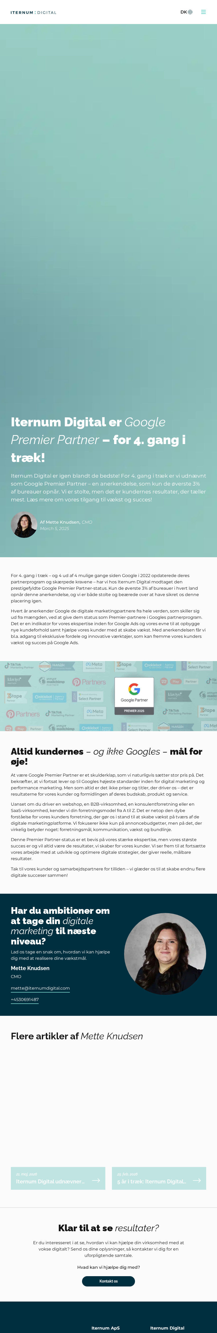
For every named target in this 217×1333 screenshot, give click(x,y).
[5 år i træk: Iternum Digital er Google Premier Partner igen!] (197, 1180)
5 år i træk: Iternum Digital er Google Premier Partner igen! (150, 1181)
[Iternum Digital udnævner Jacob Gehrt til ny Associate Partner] (96, 1180)
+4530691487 (25, 999)
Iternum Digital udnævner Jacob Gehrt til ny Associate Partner (51, 1181)
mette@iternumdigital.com (40, 988)
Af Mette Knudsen (59, 522)
